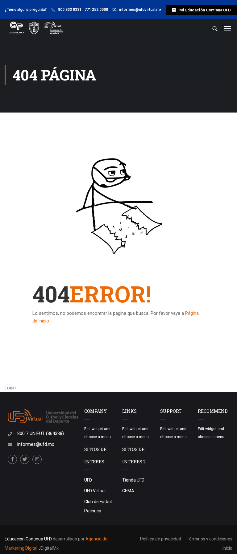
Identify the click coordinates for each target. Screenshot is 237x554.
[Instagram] (37, 459)
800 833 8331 (69, 9)
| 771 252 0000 (95, 9)
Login (10, 388)
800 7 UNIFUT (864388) (40, 433)
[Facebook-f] (12, 459)
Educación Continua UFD (29, 538)
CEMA (128, 490)
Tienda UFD (133, 480)
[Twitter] (24, 459)
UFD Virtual (95, 490)
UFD (88, 480)
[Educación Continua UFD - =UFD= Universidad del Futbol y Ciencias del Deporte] (35, 28)
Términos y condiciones (209, 538)
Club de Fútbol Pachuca (98, 506)
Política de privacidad (160, 538)
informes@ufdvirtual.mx (140, 9)
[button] (201, 10)
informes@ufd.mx (35, 444)
